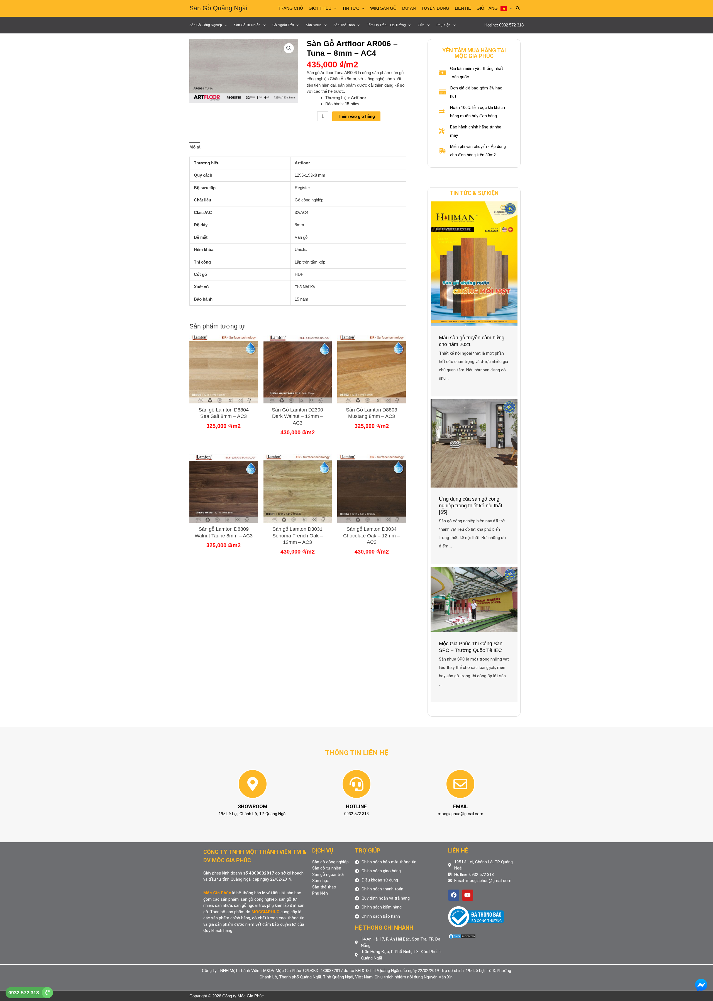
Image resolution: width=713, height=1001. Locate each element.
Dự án (409, 8)
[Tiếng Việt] (506, 8)
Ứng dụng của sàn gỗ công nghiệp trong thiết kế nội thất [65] (470, 505)
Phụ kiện (443, 25)
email (460, 806)
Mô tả (194, 147)
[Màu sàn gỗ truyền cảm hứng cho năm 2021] (474, 263)
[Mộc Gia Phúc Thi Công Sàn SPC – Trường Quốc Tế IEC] (474, 599)
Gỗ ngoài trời (283, 25)
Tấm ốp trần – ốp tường (386, 25)
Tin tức (350, 8)
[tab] (194, 147)
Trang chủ (290, 8)
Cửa (421, 25)
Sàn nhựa (313, 25)
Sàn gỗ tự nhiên (247, 25)
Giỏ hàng (487, 8)
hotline (356, 806)
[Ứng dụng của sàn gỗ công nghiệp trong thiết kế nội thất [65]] (474, 443)
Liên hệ (463, 8)
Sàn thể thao (344, 25)
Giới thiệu (320, 8)
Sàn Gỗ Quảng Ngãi (218, 8)
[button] (289, 48)
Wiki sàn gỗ (383, 8)
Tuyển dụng (435, 8)
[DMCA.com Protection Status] (462, 936)
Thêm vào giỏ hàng (356, 116)
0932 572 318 (23, 992)
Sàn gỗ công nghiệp (205, 25)
